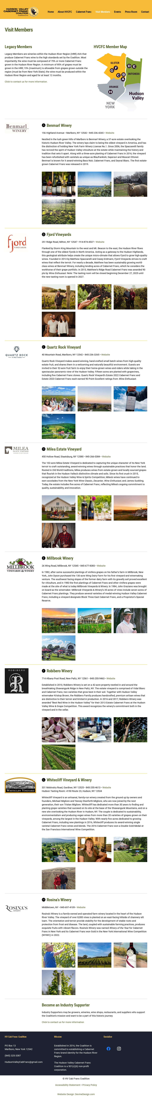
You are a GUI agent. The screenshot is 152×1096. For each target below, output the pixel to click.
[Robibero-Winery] (58, 729)
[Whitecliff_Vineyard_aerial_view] (58, 849)
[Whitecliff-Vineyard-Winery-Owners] (58, 876)
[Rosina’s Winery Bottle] (130, 955)
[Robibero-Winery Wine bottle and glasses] (94, 729)
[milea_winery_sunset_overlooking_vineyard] (130, 507)
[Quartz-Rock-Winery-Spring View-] (58, 426)
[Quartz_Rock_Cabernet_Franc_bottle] (130, 398)
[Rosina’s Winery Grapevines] (58, 982)
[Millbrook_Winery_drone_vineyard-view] (58, 620)
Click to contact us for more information (63, 1022)
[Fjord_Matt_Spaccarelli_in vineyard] (58, 296)
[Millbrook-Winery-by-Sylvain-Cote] (94, 620)
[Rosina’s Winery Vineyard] (94, 955)
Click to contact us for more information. (26, 81)
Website (110, 132)
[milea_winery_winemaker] (58, 535)
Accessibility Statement (68, 1085)
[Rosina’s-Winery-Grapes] (58, 955)
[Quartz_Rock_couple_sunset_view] (94, 398)
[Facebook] (108, 1049)
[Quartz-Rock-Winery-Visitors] (58, 398)
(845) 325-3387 (13, 1055)
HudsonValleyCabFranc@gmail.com (24, 1062)
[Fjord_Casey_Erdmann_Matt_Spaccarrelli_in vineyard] (130, 296)
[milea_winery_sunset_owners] (58, 507)
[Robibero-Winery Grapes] (130, 729)
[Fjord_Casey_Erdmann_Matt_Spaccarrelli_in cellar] (58, 324)
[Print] (120, 81)
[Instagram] (119, 1049)
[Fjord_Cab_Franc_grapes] (94, 296)
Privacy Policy (89, 1085)
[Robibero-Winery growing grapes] (58, 757)
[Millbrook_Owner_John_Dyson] (130, 620)
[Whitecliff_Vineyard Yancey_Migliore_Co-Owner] (94, 849)
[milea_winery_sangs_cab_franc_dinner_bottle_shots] (94, 507)
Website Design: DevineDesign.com (76, 1094)
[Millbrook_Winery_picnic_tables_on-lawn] (58, 648)
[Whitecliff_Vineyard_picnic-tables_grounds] (130, 849)
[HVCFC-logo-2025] (21, 12)
